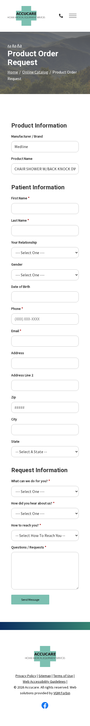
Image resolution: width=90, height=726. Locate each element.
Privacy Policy (26, 675)
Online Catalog (35, 72)
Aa (9, 46)
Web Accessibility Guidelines (44, 681)
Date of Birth (20, 286)
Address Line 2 (22, 375)
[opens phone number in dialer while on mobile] (61, 16)
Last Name (19, 220)
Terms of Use (63, 675)
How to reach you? (25, 525)
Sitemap (44, 675)
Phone (16, 308)
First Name (19, 198)
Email (15, 331)
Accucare (32, 687)
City (14, 419)
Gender (16, 264)
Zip (13, 397)
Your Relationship (24, 242)
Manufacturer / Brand (27, 136)
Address (17, 353)
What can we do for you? (29, 481)
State (15, 441)
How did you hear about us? (31, 503)
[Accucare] (26, 16)
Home (13, 72)
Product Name (21, 158)
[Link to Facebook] (45, 706)
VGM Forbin (62, 693)
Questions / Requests (27, 547)
